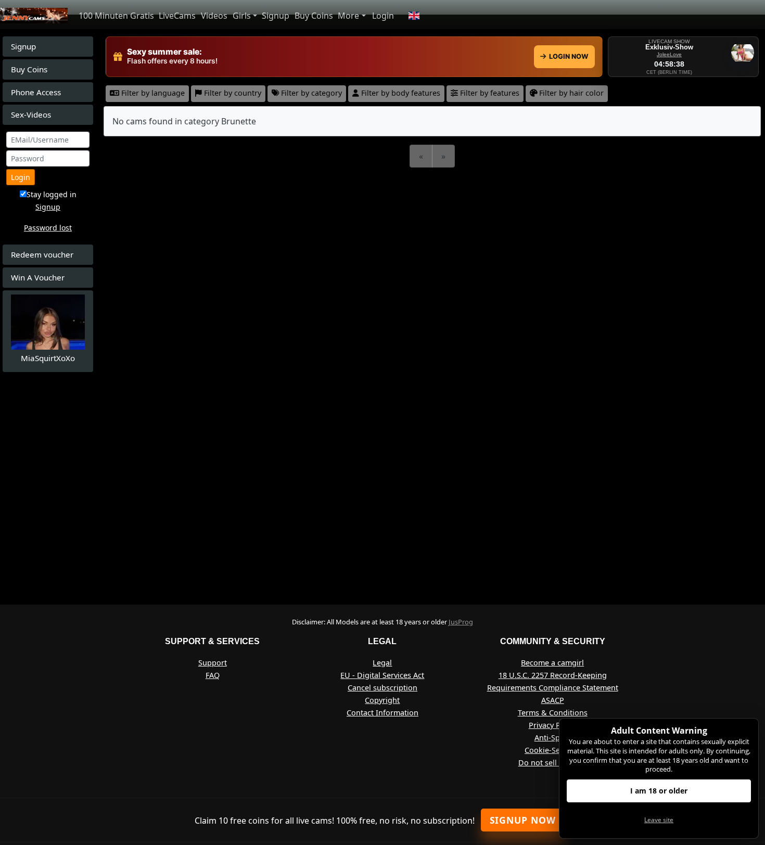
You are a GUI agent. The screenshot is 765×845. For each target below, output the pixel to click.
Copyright (382, 700)
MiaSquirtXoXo (48, 358)
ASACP (552, 700)
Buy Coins (314, 15)
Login (383, 15)
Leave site (658, 820)
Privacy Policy (553, 725)
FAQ (213, 675)
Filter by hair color (570, 93)
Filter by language (152, 93)
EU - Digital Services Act (382, 675)
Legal (382, 663)
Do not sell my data (552, 762)
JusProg (461, 621)
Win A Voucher (38, 277)
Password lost (48, 228)
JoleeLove (669, 54)
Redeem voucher (42, 254)
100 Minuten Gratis (116, 15)
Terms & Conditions (553, 713)
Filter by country (231, 93)
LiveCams (177, 15)
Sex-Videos (31, 114)
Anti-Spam (552, 737)
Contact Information (382, 713)
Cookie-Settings (552, 750)
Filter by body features (399, 93)
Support (212, 663)
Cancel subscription (382, 688)
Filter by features (488, 93)
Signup (275, 15)
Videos (214, 15)
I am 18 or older (658, 791)
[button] (413, 15)
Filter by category (310, 93)
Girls (242, 15)
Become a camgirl (552, 663)
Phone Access (36, 92)
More (348, 15)
